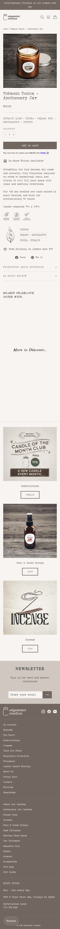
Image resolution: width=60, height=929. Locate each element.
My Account (9, 724)
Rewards (8, 730)
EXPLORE (30, 495)
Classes (7, 745)
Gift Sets (8, 867)
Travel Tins (10, 814)
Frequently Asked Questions (23, 267)
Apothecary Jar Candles (17, 809)
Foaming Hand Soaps (15, 835)
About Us (8, 771)
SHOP (30, 571)
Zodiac (7, 851)
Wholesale (9, 761)
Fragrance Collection (16, 756)
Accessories (10, 861)
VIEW (30, 648)
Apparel (7, 856)
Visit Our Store (12, 750)
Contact (7, 782)
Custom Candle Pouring (17, 766)
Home (5, 29)
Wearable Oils (11, 846)
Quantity (9, 129)
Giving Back (10, 776)
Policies (8, 787)
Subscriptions (11, 740)
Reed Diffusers (12, 830)
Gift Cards (9, 872)
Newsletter (9, 792)
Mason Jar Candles (14, 804)
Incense (7, 820)
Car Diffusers (11, 840)
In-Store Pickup (15, 276)
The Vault (9, 735)
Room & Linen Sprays (15, 825)
